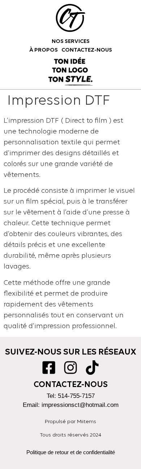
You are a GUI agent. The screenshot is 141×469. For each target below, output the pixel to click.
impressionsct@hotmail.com (80, 404)
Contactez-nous (86, 50)
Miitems (86, 422)
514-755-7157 (76, 395)
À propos (43, 50)
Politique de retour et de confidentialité (70, 452)
